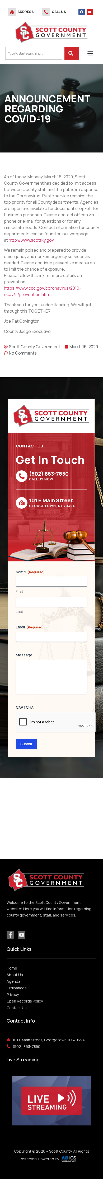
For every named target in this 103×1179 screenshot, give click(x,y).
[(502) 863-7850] (21, 476)
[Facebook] (81, 12)
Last (19, 611)
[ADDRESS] (12, 12)
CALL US (59, 11)
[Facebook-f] (10, 935)
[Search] (71, 53)
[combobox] (33, 53)
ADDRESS (25, 11)
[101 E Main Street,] (21, 503)
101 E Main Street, (52, 500)
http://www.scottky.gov (31, 240)
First (19, 591)
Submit (26, 743)
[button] (90, 53)
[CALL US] (46, 12)
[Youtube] (90, 12)
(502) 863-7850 (49, 473)
